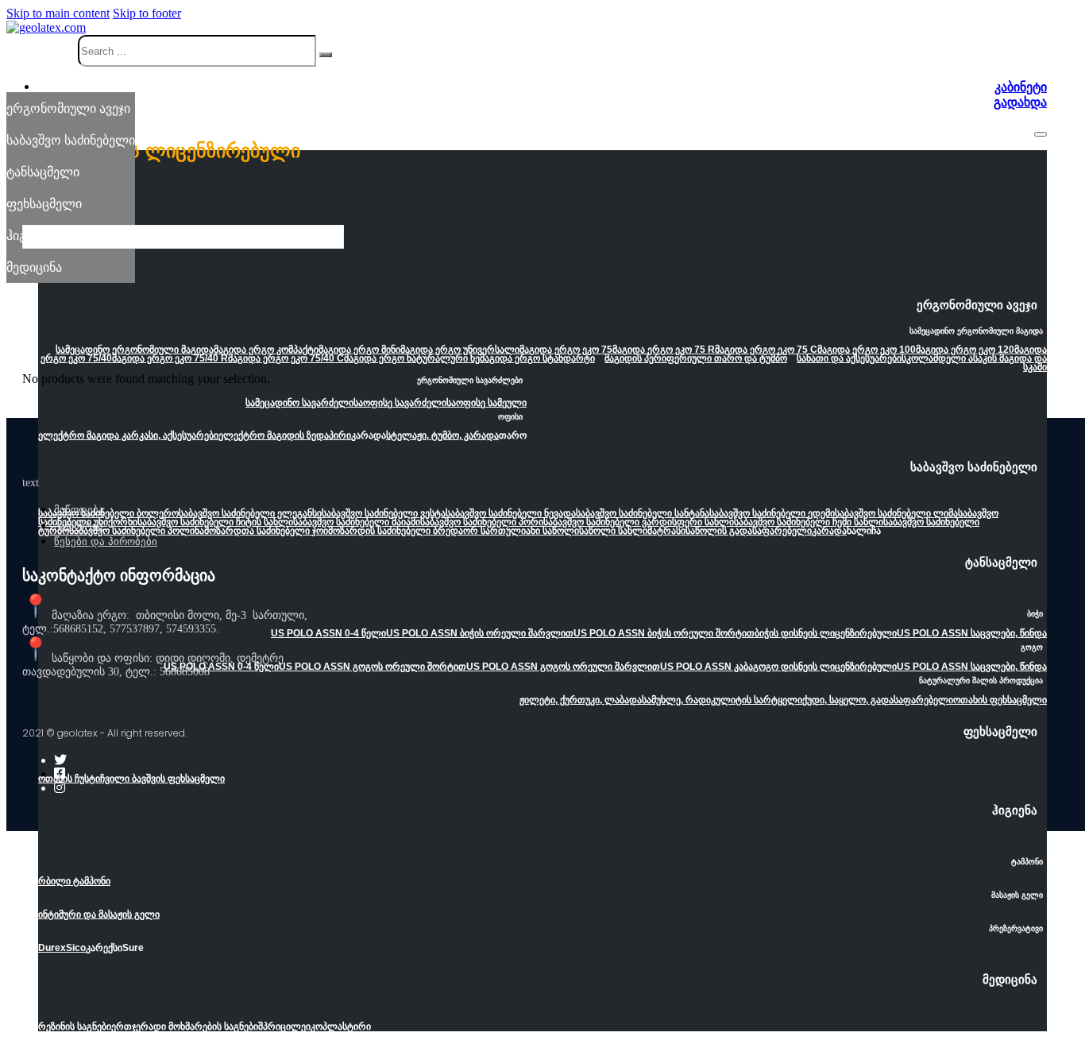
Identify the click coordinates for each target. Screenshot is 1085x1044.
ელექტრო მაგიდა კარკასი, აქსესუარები (128, 435)
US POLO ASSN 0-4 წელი (328, 633)
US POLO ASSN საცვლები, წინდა (972, 633)
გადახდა (1020, 102)
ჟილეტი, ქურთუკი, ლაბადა (580, 700)
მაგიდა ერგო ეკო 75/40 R (170, 358)
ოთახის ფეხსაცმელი (1000, 700)
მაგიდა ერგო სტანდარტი (537, 358)
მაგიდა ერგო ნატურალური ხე (412, 358)
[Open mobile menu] (1040, 134)
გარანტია (78, 525)
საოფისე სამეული (486, 402)
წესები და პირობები (105, 541)
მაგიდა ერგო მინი (359, 349)
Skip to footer (147, 13)
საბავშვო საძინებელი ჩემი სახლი (808, 522)
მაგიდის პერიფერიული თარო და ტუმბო (695, 358)
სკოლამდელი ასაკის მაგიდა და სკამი (974, 363)
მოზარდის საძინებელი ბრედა (395, 530)
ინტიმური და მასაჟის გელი (99, 914)
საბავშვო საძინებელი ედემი (772, 513)
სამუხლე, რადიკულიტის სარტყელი (722, 700)
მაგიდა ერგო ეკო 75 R (663, 349)
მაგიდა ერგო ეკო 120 (965, 349)
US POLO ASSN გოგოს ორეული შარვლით (563, 666)
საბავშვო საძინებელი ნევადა (511, 513)
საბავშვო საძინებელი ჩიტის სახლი (215, 522)
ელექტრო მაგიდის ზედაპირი (284, 435)
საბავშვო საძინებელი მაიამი (356, 522)
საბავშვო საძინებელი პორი (481, 522)
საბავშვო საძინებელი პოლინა (136, 530)
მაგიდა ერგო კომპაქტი (266, 349)
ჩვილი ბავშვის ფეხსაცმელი (162, 778)
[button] (542, 310)
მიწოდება (79, 509)
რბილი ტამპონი (74, 881)
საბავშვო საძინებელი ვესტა (384, 513)
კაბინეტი (1020, 87)
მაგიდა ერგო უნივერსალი (459, 349)
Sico (76, 947)
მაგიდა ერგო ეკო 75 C (766, 349)
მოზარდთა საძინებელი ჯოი (266, 530)
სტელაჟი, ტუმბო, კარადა (442, 435)
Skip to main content (58, 13)
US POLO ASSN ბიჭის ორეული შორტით (664, 633)
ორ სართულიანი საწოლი (521, 530)
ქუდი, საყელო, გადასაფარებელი (877, 700)
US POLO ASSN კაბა (706, 666)
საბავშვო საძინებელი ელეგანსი (250, 513)
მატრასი (666, 530)
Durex (52, 947)
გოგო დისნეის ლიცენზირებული (825, 666)
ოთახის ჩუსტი (69, 778)
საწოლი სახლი (613, 530)
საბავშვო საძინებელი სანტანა (642, 513)
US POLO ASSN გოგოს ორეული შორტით (372, 666)
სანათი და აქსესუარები (849, 358)
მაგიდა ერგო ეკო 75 (565, 349)
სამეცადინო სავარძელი (299, 402)
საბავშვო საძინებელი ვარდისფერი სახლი (638, 522)
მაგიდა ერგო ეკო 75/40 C (286, 358)
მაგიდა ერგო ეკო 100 (866, 349)
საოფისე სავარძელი (399, 402)
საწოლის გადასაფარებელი (748, 530)
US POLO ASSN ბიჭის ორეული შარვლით (479, 633)
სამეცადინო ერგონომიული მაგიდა (135, 349)
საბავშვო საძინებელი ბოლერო (108, 513)
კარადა (829, 530)
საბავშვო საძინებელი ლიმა (896, 513)
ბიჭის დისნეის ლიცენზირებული (826, 633)
